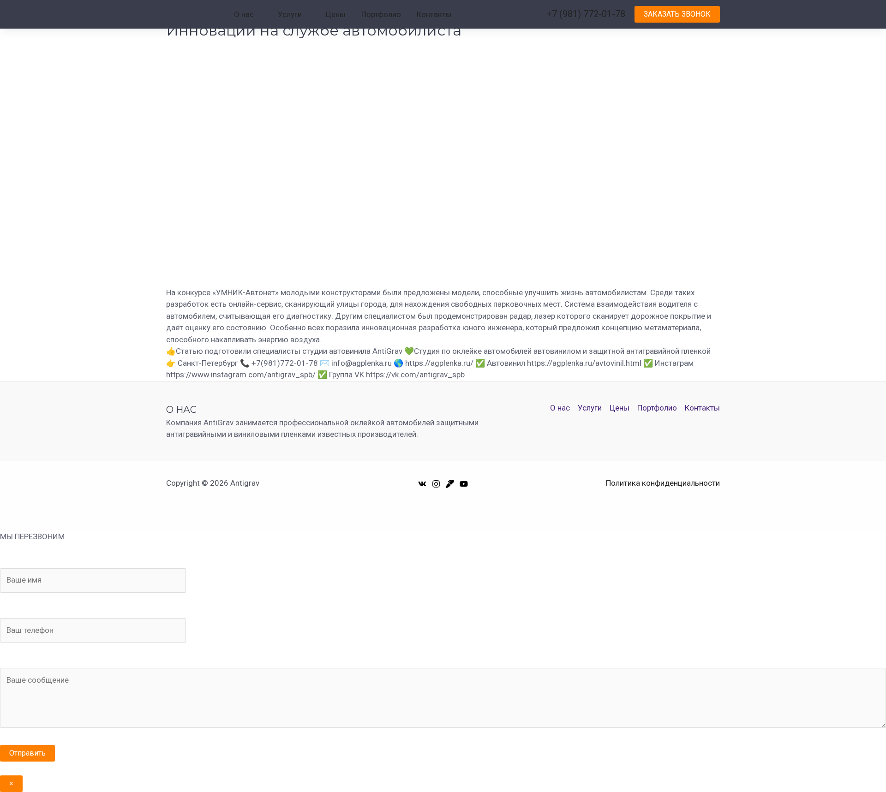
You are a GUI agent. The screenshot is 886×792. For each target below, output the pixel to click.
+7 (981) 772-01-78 (585, 13)
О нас (244, 14)
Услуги (290, 14)
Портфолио (381, 14)
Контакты (434, 14)
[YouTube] (464, 484)
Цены (336, 14)
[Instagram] (436, 484)
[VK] (422, 484)
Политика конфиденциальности (663, 483)
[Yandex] (450, 484)
